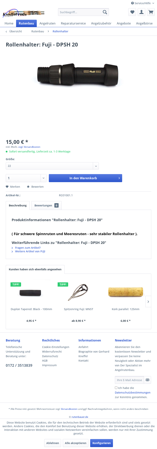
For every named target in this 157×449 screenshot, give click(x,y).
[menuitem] (83, 12)
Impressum (49, 365)
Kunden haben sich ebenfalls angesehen (35, 269)
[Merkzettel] (132, 12)
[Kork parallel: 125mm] (125, 292)
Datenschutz (50, 356)
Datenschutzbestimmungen (132, 392)
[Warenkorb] (151, 12)
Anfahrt (83, 347)
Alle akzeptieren (75, 443)
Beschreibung (18, 205)
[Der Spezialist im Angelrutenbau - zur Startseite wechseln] (23, 13)
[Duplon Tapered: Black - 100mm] (31, 292)
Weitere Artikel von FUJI (29, 251)
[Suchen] (105, 12)
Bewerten (37, 186)
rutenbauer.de (80, 417)
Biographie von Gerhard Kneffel (93, 354)
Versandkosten (69, 409)
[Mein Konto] (141, 12)
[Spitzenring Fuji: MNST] (78, 292)
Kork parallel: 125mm (125, 309)
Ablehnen (52, 443)
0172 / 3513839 (19, 365)
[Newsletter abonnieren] (147, 380)
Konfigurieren (101, 443)
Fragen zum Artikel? (27, 247)
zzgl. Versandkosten (29, 146)
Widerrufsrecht (52, 351)
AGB (44, 360)
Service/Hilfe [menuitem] (142, 3)
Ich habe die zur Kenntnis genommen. (132, 392)
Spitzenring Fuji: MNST (78, 309)
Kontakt (83, 360)
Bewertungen (45, 205)
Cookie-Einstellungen (55, 347)
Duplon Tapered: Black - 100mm (31, 309)
